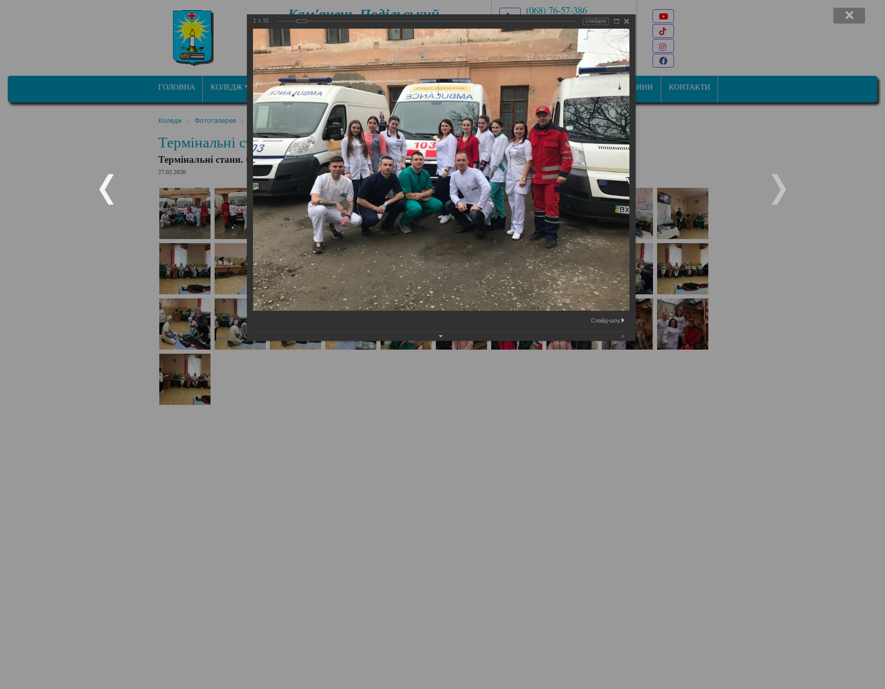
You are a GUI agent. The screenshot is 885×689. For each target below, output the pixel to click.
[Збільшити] (617, 21)
